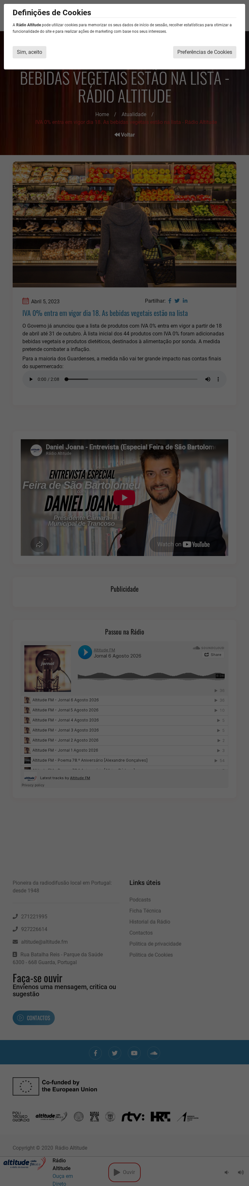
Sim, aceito (29, 52)
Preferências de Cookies (204, 52)
